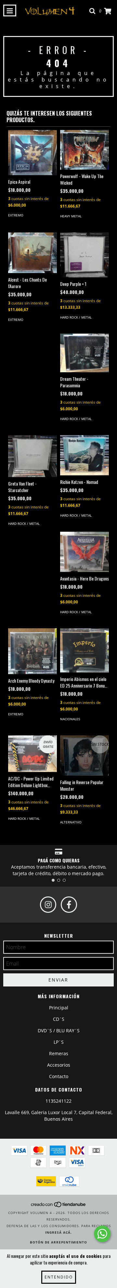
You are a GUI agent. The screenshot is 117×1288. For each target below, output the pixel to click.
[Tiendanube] (58, 1206)
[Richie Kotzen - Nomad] (84, 455)
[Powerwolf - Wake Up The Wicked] (84, 150)
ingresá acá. (58, 1232)
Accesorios (58, 1065)
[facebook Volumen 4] (69, 904)
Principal (58, 1007)
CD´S (58, 1019)
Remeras (58, 1053)
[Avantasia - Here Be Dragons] (84, 552)
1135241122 (59, 1101)
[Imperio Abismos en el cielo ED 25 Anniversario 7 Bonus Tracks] (84, 650)
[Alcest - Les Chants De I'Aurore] (32, 252)
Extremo (15, 215)
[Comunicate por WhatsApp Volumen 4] (102, 1233)
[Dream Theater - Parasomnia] (84, 353)
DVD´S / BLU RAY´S (59, 1030)
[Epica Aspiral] (32, 152)
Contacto (58, 1076)
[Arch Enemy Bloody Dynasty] (32, 651)
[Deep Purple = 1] (84, 254)
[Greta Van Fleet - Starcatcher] (32, 456)
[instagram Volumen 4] (48, 904)
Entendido (59, 1277)
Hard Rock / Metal (76, 317)
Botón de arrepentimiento (58, 1242)
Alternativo (71, 822)
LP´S (59, 1042)
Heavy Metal (71, 216)
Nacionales (70, 719)
